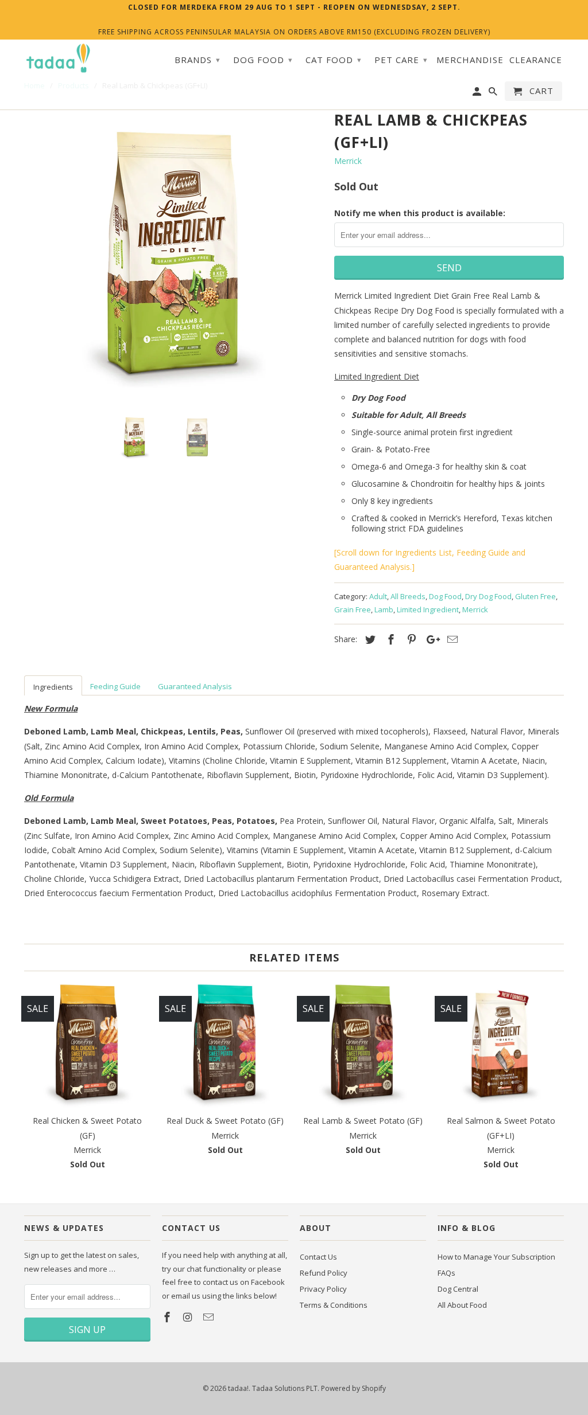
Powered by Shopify (353, 1388)
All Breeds (407, 596)
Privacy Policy (323, 1289)
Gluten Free (535, 596)
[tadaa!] (58, 58)
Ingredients (53, 687)
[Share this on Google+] (430, 639)
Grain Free (352, 609)
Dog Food (445, 596)
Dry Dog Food (488, 596)
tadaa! (238, 1388)
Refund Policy (323, 1273)
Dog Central (458, 1289)
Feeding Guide (115, 686)
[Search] (494, 93)
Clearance (535, 59)
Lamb (383, 609)
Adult (378, 596)
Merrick (348, 160)
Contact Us (318, 1257)
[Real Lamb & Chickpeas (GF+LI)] (173, 256)
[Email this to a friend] (451, 639)
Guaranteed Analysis (195, 686)
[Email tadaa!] (209, 1317)
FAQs (446, 1273)
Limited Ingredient (428, 609)
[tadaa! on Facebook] (168, 1317)
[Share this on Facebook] (389, 639)
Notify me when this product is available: (419, 213)
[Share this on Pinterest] (410, 639)
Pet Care (401, 59)
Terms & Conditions (334, 1305)
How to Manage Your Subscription (496, 1257)
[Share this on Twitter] (368, 639)
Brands (197, 59)
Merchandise (470, 59)
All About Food (462, 1305)
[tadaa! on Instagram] (189, 1317)
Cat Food (333, 59)
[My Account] (478, 93)
